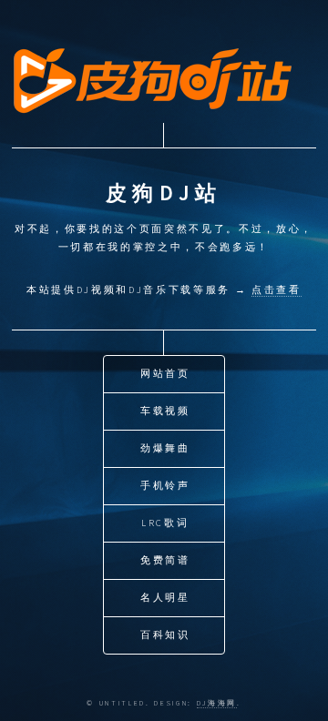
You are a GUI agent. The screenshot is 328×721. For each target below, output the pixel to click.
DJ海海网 (217, 702)
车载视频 (165, 411)
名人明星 (165, 598)
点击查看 (276, 290)
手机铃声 (165, 486)
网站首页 (165, 374)
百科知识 (165, 635)
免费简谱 (165, 560)
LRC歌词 (165, 523)
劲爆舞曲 (165, 448)
